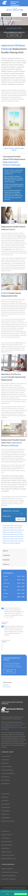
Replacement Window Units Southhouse (13, 541)
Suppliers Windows (6, 852)
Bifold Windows (6, 783)
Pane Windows (5, 794)
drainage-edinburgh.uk (7, 868)
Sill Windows (5, 797)
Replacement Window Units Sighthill (12, 527)
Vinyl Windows (5, 831)
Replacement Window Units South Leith (13, 536)
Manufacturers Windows (8, 855)
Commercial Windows (7, 770)
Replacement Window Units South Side (13, 538)
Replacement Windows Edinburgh (11, 543)
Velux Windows (6, 804)
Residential (6, 560)
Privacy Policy (24, 889)
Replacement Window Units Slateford (12, 532)
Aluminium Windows (7, 834)
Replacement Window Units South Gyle (13, 534)
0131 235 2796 (15, 28)
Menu (24, 14)
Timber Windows (6, 756)
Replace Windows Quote (8, 821)
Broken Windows (6, 817)
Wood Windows (6, 838)
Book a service (6, 14)
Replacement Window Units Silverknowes (13, 530)
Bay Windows (5, 800)
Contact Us (20, 519)
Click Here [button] (24, 891)
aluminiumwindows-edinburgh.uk (10, 872)
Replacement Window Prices (9, 858)
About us (5, 551)
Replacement (5, 763)
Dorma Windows (6, 807)
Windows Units (5, 814)
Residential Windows (7, 766)
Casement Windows (7, 841)
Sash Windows (5, 759)
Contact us (6, 564)
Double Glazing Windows (8, 773)
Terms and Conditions (15, 889)
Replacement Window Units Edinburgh (12, 525)
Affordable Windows (7, 845)
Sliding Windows (6, 848)
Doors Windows (6, 780)
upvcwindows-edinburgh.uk (9, 879)
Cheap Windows (6, 811)
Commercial (6, 555)
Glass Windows (6, 777)
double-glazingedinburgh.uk (9, 875)
